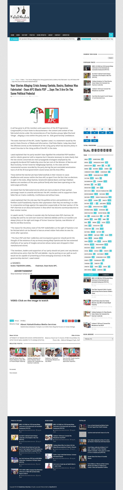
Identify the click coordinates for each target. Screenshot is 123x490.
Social (86, 251)
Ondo (86, 238)
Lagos (103, 222)
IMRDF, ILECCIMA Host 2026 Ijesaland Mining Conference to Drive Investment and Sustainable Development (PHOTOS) (102, 68)
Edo (96, 184)
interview (102, 210)
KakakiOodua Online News (25, 487)
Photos (32, 35)
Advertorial (96, 159)
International (88, 210)
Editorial (87, 184)
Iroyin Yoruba (102, 213)
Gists (86, 200)
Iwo (85, 216)
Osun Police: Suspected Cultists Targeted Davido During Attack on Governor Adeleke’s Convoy (102, 291)
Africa (86, 162)
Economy (100, 181)
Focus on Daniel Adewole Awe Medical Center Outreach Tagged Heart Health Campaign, (98, 426)
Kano (95, 219)
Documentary (88, 181)
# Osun (17, 321)
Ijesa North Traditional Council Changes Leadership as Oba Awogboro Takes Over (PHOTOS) (101, 75)
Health (105, 200)
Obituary (97, 235)
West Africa (87, 269)
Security (98, 247)
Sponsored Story (101, 257)
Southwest (100, 254)
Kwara (94, 222)
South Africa (88, 254)
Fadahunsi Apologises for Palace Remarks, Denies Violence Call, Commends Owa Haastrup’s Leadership (35, 360)
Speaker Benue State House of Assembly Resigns (97, 457)
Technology (97, 260)
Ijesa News (103, 203)
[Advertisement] (80, 18)
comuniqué (104, 172)
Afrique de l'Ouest (99, 162)
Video (96, 266)
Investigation (88, 213)
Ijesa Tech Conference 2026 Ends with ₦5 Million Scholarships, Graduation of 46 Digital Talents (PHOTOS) (30, 460)
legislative (96, 225)
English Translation (102, 191)
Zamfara (100, 269)
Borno (86, 168)
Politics (22, 79)
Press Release (100, 244)
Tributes (97, 263)
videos (105, 266)
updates (86, 266)
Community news (89, 172)
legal (86, 225)
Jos (105, 216)
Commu (106, 168)
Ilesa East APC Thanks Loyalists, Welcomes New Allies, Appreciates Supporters (71, 359)
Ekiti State (87, 191)
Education (87, 187)
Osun (17, 79)
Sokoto (106, 251)
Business (95, 168)
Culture (86, 178)
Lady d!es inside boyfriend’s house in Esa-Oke (98, 432)
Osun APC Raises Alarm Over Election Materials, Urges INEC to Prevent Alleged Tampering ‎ (17, 359)
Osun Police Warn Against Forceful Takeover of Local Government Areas (102, 97)
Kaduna (86, 219)
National (87, 232)
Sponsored (87, 257)
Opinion (96, 238)
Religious (87, 247)
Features (87, 197)
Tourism (87, 263)
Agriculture (88, 165)
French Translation (102, 197)
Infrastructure (98, 206)
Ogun (106, 235)
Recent (91, 275)
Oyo (95, 241)
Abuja (86, 159)
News (18, 35)
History (24, 35)
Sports (86, 260)
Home (12, 35)
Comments (106, 275)
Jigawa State (95, 216)
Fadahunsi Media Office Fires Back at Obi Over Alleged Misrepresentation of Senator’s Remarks (64, 446)
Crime (86, 175)
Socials (96, 251)
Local (97, 228)
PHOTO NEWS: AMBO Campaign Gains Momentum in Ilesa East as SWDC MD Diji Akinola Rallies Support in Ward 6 (30, 471)
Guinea (96, 200)
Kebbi (104, 219)
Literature (87, 228)
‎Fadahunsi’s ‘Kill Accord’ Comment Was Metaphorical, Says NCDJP (52, 359)
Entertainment (88, 194)
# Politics (23, 321)
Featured (102, 194)
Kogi (85, 222)
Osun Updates (41, 35)
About (50, 35)
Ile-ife (86, 206)
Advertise (66, 35)
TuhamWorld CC (53, 487)
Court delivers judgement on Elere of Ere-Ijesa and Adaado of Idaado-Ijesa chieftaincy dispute (99, 441)
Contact (58, 35)
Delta (97, 178)
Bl (106, 165)
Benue (99, 165)
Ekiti (98, 187)
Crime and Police (75, 39)
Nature (99, 232)
